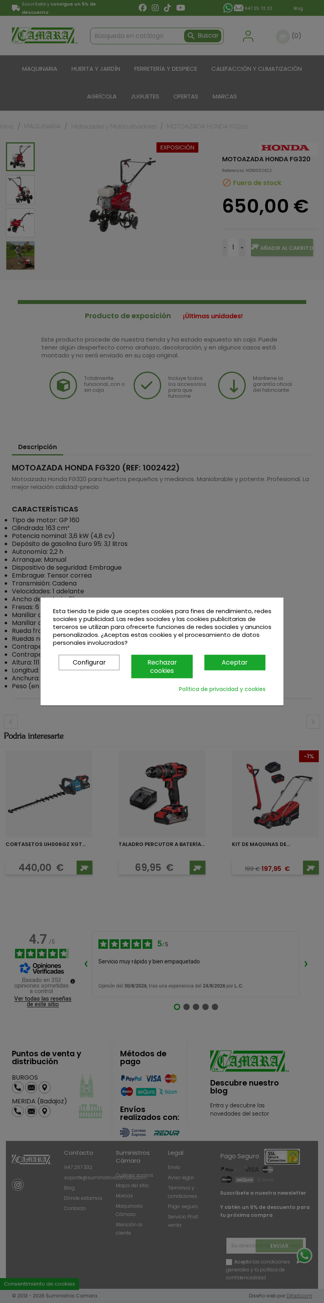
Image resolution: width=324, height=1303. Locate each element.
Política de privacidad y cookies (222, 689)
